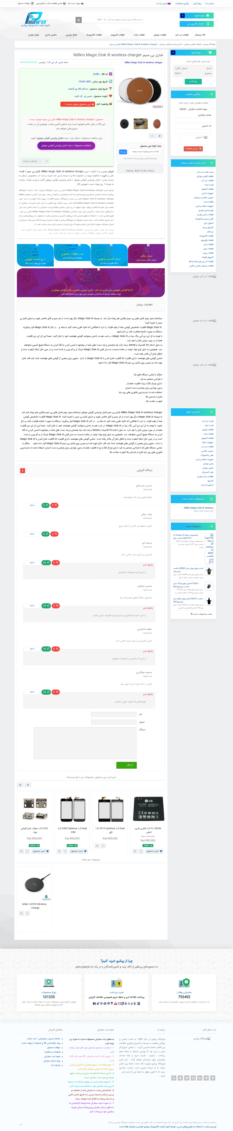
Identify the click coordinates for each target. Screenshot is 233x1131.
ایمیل (141, 722)
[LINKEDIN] (199, 1078)
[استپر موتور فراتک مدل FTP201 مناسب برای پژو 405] (209, 586)
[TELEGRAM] (206, 1078)
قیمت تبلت (208, 185)
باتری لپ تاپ (162, 3)
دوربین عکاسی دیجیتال (203, 197)
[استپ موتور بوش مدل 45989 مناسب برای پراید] (209, 571)
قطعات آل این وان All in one (201, 261)
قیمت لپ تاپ (207, 421)
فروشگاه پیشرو (209, 44)
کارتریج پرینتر (207, 227)
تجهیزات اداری (207, 193)
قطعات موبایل (207, 429)
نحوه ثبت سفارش (52, 1056)
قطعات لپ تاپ (207, 180)
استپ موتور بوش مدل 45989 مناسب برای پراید (188, 570)
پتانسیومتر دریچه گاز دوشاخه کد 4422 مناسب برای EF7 (185, 537)
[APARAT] (193, 1078)
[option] (34, 823)
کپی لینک (123, 152)
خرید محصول (39, 851)
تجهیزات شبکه (207, 442)
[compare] (46, 161)
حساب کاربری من (195, 24)
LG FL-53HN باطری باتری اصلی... (148, 830)
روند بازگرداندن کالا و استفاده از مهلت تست (40, 1043)
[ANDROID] (186, 1078)
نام (140, 714)
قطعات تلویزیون (207, 240)
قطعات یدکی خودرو (205, 214)
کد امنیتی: (206, 126)
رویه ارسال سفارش (51, 1061)
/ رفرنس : (42, 62)
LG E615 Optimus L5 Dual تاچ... (110, 830)
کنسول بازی (208, 223)
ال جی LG (52, 62)
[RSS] (173, 1078)
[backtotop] (21, 1125)
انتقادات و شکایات (52, 1052)
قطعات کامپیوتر (207, 438)
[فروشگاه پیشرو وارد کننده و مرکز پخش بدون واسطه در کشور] (37, 19)
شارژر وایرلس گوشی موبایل (170, 44)
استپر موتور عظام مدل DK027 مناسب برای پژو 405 (188, 600)
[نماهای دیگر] (159, 135)
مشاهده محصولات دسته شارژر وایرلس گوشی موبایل (66, 146)
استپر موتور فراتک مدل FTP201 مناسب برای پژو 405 (186, 585)
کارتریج (210, 481)
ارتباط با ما (55, 1065)
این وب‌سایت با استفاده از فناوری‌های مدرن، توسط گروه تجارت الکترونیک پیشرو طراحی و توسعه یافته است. (167, 1127)
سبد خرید (193, 15)
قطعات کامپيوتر (207, 189)
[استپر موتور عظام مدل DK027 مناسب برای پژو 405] (209, 601)
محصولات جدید (193, 526)
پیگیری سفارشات (182, 3)
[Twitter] (212, 1078)
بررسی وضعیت (191, 148)
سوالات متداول (24, 3)
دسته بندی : (63, 62)
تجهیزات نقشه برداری (204, 206)
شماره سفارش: (204, 115)
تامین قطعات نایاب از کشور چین (49, 3)
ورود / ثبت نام (74, 3)
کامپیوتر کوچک (207, 257)
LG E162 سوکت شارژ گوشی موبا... (34, 830)
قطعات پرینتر (208, 253)
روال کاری (197, 3)
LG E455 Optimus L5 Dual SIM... (72, 830)
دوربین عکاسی (207, 451)
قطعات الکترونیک (206, 236)
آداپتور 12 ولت (207, 485)
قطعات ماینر (208, 244)
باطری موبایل (208, 468)
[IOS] (180, 1078)
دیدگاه (142, 730)
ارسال (130, 765)
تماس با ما (209, 3)
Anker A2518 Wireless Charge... (34, 906)
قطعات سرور (208, 248)
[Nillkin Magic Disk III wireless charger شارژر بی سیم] (124, 123)
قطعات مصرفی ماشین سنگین (201, 266)
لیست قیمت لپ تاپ (205, 172)
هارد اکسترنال (207, 472)
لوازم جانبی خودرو (206, 210)
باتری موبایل (208, 463)
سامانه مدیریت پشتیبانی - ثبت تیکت (43, 1039)
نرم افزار (210, 231)
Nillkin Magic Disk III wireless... (197, 508)
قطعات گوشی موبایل (192, 44)
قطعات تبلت (208, 202)
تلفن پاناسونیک (207, 455)
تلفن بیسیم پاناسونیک (204, 219)
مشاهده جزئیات (30, 161)
